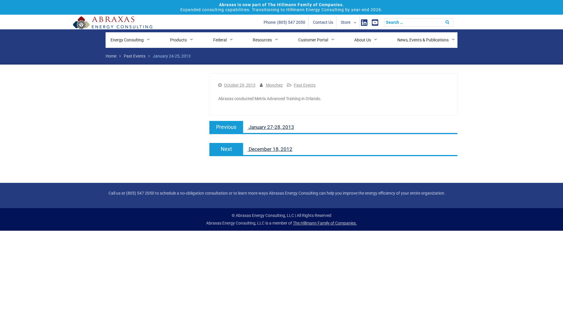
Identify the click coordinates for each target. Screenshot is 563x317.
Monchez (274, 85)
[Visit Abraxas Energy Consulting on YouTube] (375, 22)
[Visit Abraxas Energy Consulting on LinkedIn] (364, 22)
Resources (262, 40)
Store (345, 22)
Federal (220, 40)
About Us (362, 40)
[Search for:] (420, 22)
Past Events (305, 85)
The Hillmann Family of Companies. (325, 223)
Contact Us (323, 22)
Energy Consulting (127, 40)
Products (178, 40)
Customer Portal (313, 40)
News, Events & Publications (423, 40)
